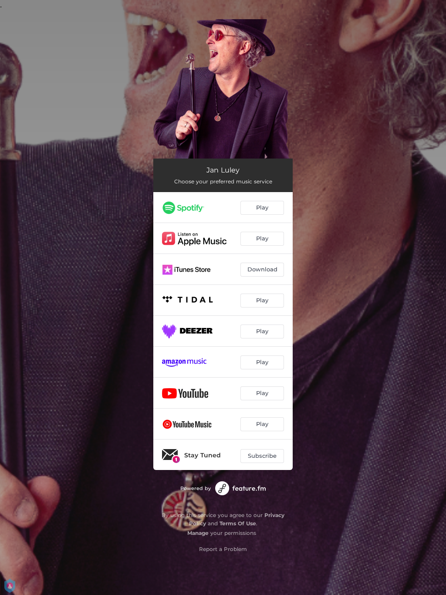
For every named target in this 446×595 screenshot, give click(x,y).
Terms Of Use (238, 523)
